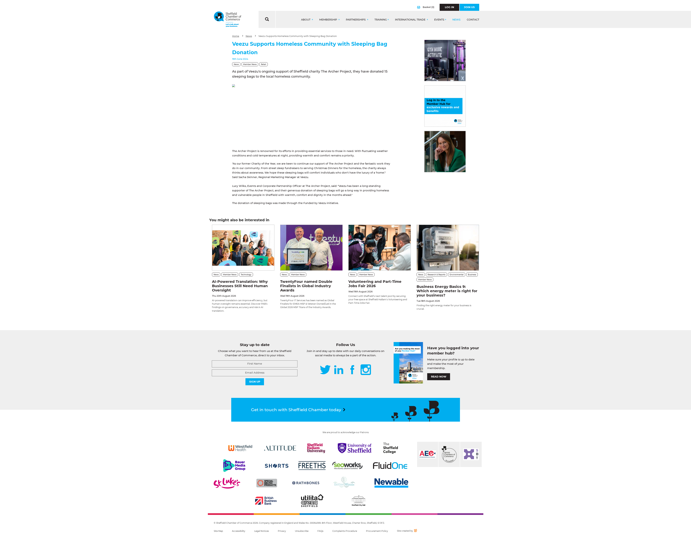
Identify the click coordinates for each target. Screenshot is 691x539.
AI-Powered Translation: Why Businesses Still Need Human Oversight (240, 285)
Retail (263, 64)
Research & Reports (436, 274)
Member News (250, 64)
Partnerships (356, 19)
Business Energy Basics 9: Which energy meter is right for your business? (447, 290)
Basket (428, 7)
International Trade (410, 19)
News (456, 19)
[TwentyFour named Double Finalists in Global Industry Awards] (311, 247)
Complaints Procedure (344, 531)
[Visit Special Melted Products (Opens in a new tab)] (266, 483)
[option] (311, 114)
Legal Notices (261, 531)
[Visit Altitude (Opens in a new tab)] (280, 448)
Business (472, 274)
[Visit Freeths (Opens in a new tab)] (312, 465)
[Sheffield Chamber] (227, 19)
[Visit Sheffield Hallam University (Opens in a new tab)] (316, 448)
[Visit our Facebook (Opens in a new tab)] (352, 370)
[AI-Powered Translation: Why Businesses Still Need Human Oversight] (243, 247)
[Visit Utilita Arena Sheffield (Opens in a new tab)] (312, 500)
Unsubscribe (301, 531)
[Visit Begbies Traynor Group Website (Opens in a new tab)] (449, 454)
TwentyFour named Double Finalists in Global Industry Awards (306, 285)
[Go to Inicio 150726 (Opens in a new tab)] (445, 151)
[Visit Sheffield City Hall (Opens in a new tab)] (358, 500)
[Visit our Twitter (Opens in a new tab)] (325, 370)
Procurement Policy (377, 531)
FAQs (320, 531)
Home (235, 36)
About (306, 19)
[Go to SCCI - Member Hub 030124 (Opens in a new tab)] (445, 106)
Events (439, 19)
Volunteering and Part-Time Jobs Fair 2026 (374, 283)
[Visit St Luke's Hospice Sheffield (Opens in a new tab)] (227, 483)
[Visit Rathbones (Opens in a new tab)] (305, 483)
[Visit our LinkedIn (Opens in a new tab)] (338, 370)
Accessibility (238, 531)
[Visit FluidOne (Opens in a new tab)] (390, 465)
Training (380, 19)
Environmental (457, 274)
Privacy (282, 531)
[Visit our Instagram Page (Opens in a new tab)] (365, 370)
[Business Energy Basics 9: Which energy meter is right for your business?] (448, 247)
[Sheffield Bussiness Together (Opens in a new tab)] (471, 454)
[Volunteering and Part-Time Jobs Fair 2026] (380, 247)
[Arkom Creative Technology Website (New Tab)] (415, 531)
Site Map (218, 531)
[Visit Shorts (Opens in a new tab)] (276, 465)
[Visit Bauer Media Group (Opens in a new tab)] (234, 465)
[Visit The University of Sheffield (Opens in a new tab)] (354, 448)
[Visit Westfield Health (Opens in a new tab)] (240, 448)
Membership (328, 19)
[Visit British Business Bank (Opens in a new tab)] (266, 500)
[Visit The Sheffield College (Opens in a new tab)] (390, 448)
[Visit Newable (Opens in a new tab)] (391, 483)
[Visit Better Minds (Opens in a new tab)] (344, 483)
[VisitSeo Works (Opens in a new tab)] (347, 465)
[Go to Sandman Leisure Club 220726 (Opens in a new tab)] (445, 60)
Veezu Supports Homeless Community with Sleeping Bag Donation (297, 36)
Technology (246, 274)
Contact (473, 19)
